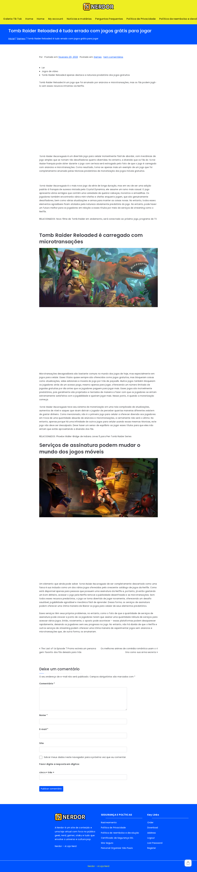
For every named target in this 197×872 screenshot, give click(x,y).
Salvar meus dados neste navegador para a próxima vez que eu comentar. (85, 757)
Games (98, 57)
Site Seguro (107, 842)
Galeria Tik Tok (12, 19)
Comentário (47, 683)
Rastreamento (109, 822)
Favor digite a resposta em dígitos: (59, 764)
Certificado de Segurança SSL (117, 837)
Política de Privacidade (141, 19)
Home (29, 19)
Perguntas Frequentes (109, 19)
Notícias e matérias (79, 19)
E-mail (43, 729)
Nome (43, 715)
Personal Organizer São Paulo (117, 848)
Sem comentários (113, 57)
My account (55, 19)
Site (41, 743)
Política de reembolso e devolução (120, 832)
